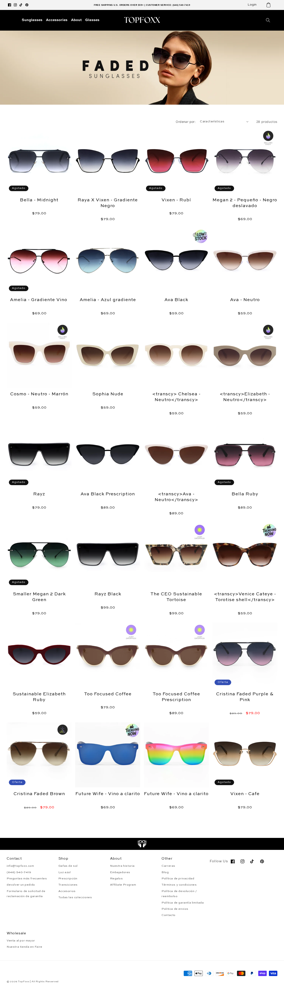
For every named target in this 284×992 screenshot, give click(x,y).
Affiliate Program (123, 884)
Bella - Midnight (39, 200)
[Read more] (142, 844)
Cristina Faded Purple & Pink (245, 697)
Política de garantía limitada (183, 902)
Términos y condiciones (179, 884)
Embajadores (120, 872)
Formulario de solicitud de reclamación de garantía (26, 894)
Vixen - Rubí (176, 200)
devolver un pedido (21, 884)
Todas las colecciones (75, 897)
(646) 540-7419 (19, 872)
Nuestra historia (122, 866)
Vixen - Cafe (245, 794)
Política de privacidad (178, 878)
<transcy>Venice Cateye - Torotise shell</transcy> (245, 597)
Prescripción (67, 878)
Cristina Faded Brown (39, 794)
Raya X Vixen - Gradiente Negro (108, 203)
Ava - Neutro (245, 300)
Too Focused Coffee (108, 694)
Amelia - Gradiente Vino (39, 300)
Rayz (39, 494)
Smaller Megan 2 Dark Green (39, 597)
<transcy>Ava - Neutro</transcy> (176, 497)
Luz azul (64, 872)
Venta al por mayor (21, 940)
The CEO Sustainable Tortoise (176, 597)
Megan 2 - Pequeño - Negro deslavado (245, 203)
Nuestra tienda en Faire (24, 946)
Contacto (169, 915)
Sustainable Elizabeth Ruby (39, 697)
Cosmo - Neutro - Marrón (39, 394)
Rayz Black (108, 594)
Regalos (116, 878)
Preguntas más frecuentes (27, 878)
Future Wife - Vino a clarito (107, 794)
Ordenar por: (185, 122)
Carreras (168, 866)
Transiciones (68, 884)
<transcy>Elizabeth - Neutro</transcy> (245, 397)
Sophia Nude (107, 394)
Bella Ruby (245, 494)
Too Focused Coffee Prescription (176, 697)
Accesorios (67, 891)
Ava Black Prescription (108, 494)
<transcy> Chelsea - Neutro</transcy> (176, 397)
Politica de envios (175, 909)
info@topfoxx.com (20, 866)
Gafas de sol (68, 866)
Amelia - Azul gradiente (108, 300)
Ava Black (176, 300)
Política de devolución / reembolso (179, 894)
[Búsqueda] (268, 20)
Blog (165, 872)
